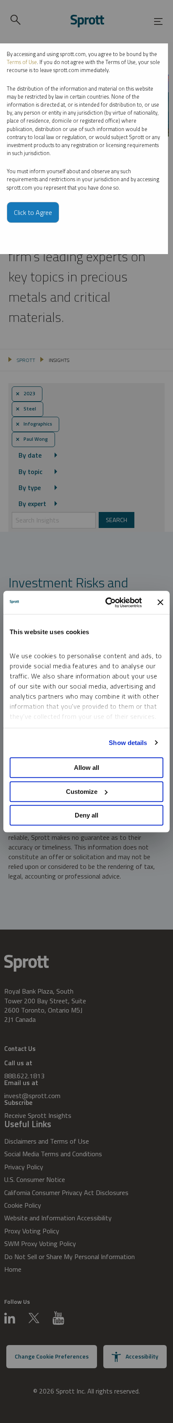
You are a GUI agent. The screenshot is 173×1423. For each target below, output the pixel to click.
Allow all (86, 767)
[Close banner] (160, 603)
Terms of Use (22, 62)
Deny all (86, 815)
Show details (128, 742)
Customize (81, 791)
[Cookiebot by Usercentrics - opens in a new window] (107, 602)
